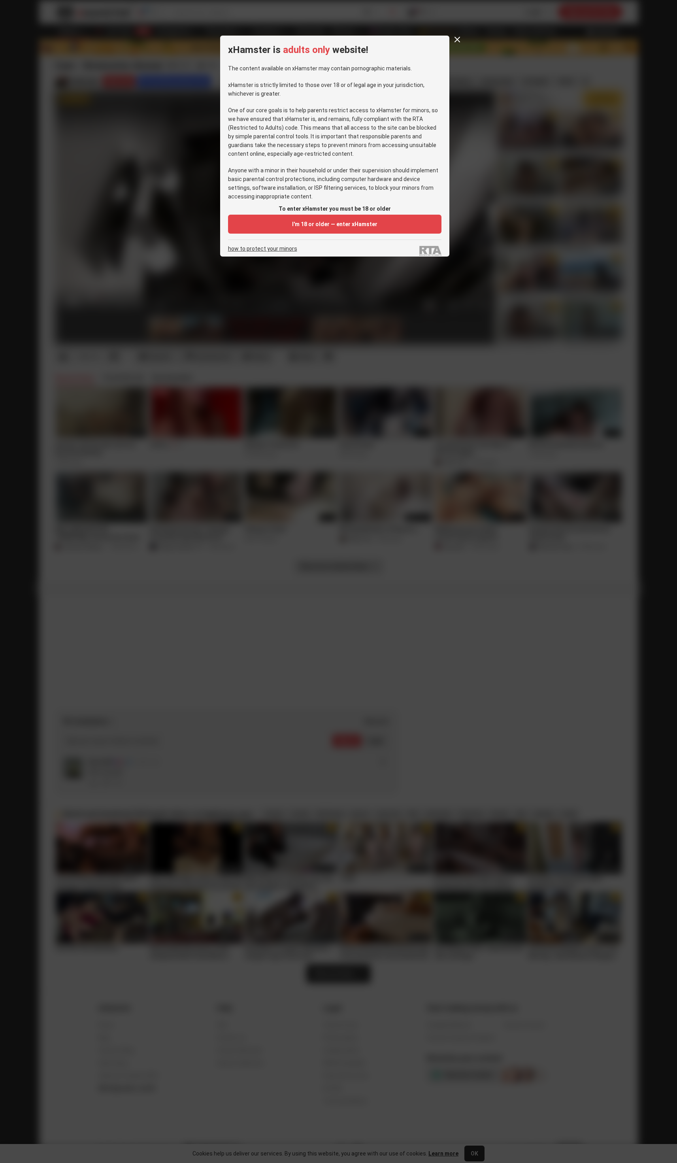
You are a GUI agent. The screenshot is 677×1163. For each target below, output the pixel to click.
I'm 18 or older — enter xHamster (334, 224)
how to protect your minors (262, 249)
